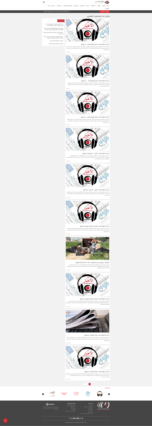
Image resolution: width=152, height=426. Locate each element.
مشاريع (76, 5)
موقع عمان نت (99, 1)
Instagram (72, 418)
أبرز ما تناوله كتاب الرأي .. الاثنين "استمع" (96, 190)
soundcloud (76, 418)
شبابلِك (73, 409)
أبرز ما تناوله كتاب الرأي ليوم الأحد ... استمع (95, 81)
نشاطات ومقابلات (67, 5)
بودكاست (59, 5)
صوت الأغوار (73, 408)
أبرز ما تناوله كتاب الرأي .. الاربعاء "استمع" (95, 153)
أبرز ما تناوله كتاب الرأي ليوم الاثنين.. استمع (95, 44)
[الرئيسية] (107, 2)
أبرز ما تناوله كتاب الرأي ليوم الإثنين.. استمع (95, 117)
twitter (82, 418)
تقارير (103, 5)
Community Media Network (76, 422)
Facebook (70, 418)
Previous (109, 394)
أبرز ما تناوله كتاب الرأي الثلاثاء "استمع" (96, 372)
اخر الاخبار (61, 20)
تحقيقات (93, 5)
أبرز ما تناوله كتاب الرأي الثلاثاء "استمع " (96, 335)
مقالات (99, 5)
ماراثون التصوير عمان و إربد (70, 411)
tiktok (80, 418)
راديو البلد (82, 5)
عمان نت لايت (51, 5)
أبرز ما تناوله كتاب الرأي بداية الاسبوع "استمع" (94, 226)
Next (43, 394)
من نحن (91, 405)
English (107, 8)
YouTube (74, 418)
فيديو (87, 5)
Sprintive (54, 408)
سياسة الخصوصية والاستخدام (86, 413)
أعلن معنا (91, 408)
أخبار (108, 5)
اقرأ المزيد (68, 52)
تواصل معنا (90, 409)
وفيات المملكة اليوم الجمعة (55, 43)
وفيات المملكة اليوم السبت (55, 40)
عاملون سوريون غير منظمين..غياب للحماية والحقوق (92, 262)
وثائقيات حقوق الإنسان (70, 405)
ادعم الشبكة (90, 412)
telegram (78, 418)
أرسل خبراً (91, 411)
